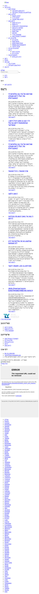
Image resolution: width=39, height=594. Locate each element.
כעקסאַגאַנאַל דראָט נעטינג (20, 26)
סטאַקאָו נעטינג (16, 29)
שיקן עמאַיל (4, 363)
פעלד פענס (15, 31)
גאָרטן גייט (15, 39)
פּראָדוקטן (7, 7)
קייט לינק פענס (16, 22)
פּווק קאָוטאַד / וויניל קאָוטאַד (18, 171)
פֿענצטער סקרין (16, 34)
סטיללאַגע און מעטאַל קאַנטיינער (21, 12)
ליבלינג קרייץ (15, 17)
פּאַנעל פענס (15, 41)
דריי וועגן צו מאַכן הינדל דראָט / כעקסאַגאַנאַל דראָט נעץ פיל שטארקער (19, 123)
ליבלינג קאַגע (12, 14)
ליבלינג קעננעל (16, 16)
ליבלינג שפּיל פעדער (17, 19)
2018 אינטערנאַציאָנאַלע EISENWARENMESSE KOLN (20, 289)
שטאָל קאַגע (11, 9)
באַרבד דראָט (16, 51)
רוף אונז (7, 67)
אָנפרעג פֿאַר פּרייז (6, 319)
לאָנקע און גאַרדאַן (13, 48)
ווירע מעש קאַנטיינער (18, 10)
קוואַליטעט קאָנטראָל (14, 65)
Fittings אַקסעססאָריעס (19, 45)
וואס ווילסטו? (13, 194)
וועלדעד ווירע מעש (17, 27)
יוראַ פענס (15, 24)
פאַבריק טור (11, 63)
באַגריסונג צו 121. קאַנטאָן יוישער (19, 266)
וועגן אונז (7, 62)
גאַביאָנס (14, 33)
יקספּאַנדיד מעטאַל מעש (19, 36)
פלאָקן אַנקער (16, 46)
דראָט (10, 50)
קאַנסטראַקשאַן (12, 55)
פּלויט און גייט (12, 38)
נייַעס (6, 58)
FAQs (6, 60)
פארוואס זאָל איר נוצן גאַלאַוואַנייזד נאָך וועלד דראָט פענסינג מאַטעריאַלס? (20, 96)
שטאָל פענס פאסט (17, 43)
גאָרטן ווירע (15, 53)
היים (6, 5)
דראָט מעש (11, 21)
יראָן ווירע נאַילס (16, 56)
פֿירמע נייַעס (8, 84)
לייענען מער (11, 117)
